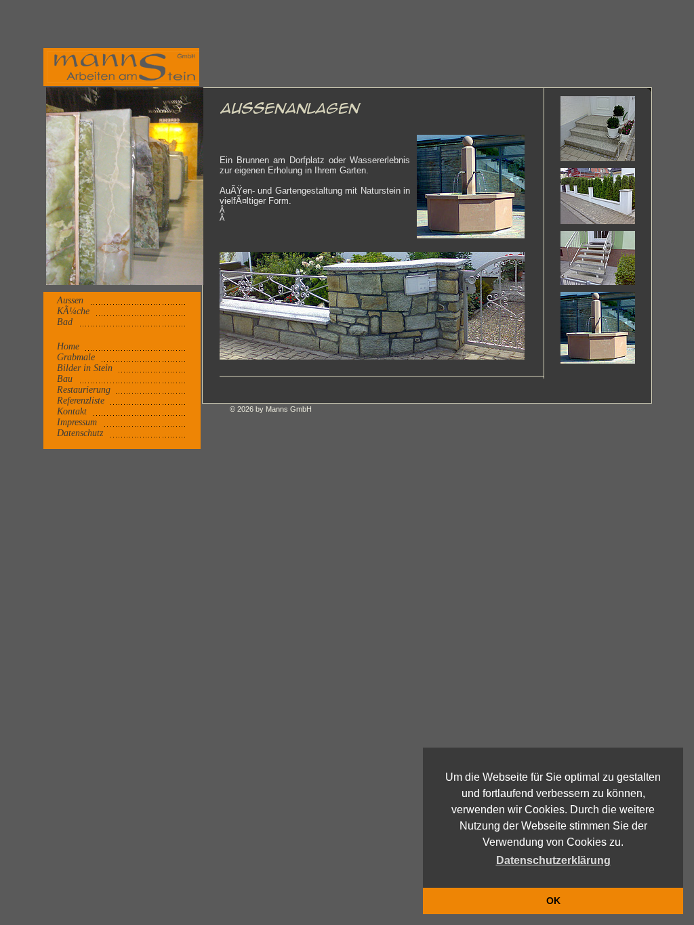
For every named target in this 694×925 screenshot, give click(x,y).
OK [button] (553, 900)
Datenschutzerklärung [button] (553, 860)
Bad (65, 322)
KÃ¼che (73, 311)
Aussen (70, 300)
